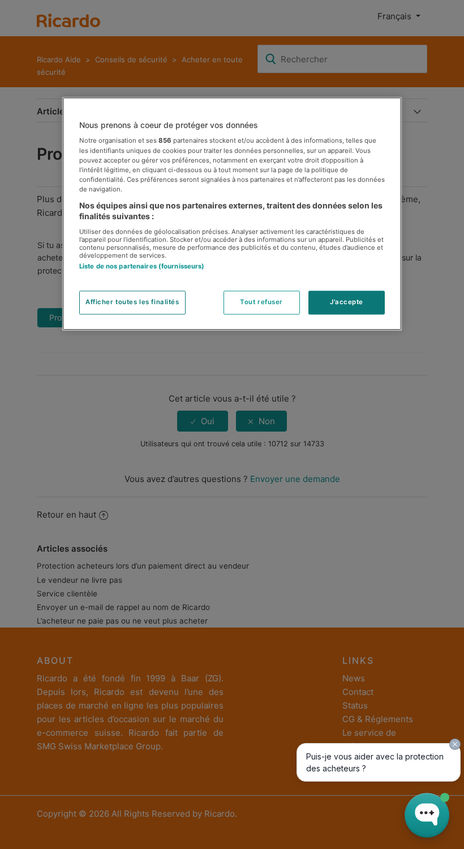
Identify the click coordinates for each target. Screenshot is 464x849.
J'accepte (346, 302)
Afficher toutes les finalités (132, 302)
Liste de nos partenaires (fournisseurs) (141, 266)
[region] (232, 213)
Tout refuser (261, 302)
